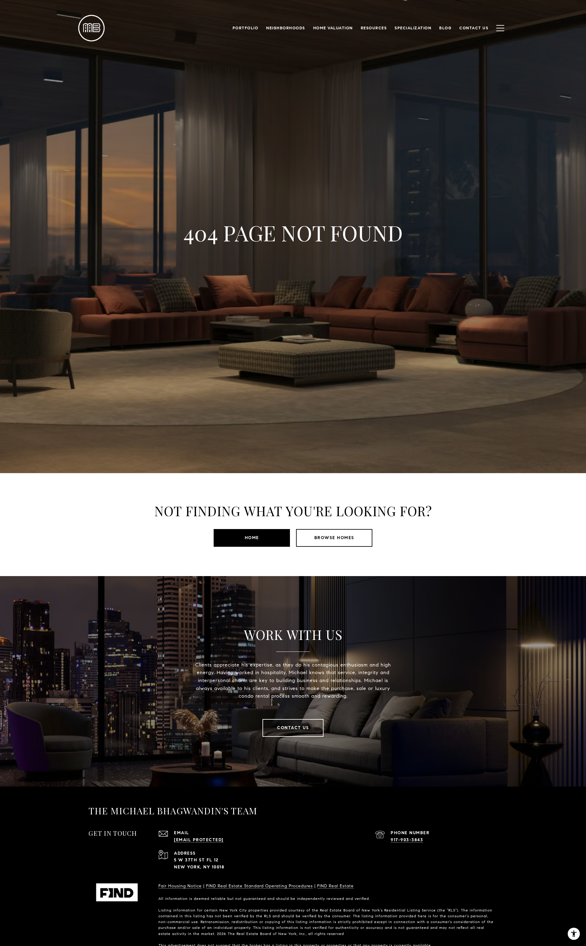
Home (252, 537)
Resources (374, 28)
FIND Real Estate (335, 886)
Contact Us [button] (293, 727)
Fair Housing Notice (180, 886)
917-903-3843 (407, 839)
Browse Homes (334, 537)
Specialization (413, 28)
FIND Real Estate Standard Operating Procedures (259, 886)
